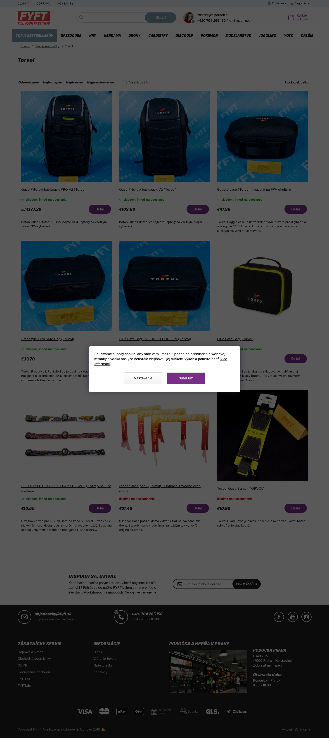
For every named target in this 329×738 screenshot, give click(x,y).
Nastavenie (143, 378)
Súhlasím (186, 378)
